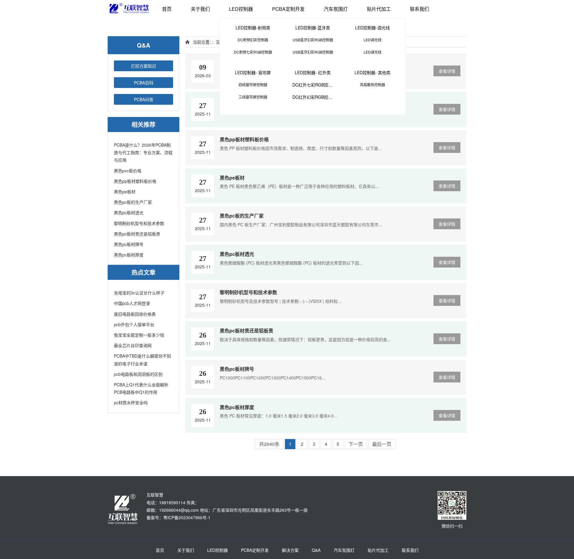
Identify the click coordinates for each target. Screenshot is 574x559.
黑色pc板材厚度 (129, 255)
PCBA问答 (143, 99)
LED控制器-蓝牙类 (312, 28)
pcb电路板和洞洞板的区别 (138, 374)
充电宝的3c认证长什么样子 (139, 293)
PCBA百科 (143, 83)
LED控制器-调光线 (372, 28)
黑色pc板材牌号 (129, 244)
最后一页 (381, 443)
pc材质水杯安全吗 (131, 402)
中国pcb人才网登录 (132, 303)
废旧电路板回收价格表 (135, 314)
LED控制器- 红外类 (313, 72)
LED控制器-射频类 (253, 28)
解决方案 (290, 550)
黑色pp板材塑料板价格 (135, 181)
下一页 (356, 443)
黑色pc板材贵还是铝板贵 (137, 234)
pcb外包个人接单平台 (134, 324)
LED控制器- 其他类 (372, 72)
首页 (167, 8)
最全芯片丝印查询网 (133, 345)
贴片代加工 (379, 8)
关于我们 (200, 8)
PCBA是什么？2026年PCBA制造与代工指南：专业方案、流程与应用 (143, 152)
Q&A (316, 550)
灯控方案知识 (143, 66)
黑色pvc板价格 (127, 171)
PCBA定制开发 (288, 8)
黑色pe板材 (124, 192)
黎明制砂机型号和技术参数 (139, 223)
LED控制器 (241, 8)
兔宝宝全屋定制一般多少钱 (139, 335)
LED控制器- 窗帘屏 (253, 72)
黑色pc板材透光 (129, 212)
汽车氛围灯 (336, 8)
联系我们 (419, 8)
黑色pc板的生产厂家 (133, 202)
